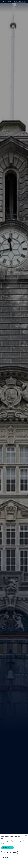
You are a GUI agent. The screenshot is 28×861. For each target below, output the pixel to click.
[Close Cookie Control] (26, 836)
